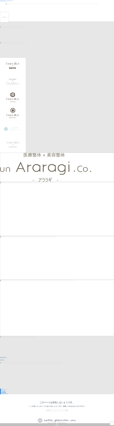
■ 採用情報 (3, 393)
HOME (57, 423)
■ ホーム (3, 389)
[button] (113, 20)
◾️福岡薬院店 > (3, 357)
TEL (57, 424)
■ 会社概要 (3, 392)
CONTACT (57, 425)
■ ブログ (2, 391)
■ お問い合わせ (4, 393)
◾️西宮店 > (2, 360)
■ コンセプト (4, 390)
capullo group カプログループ (6, 0)
